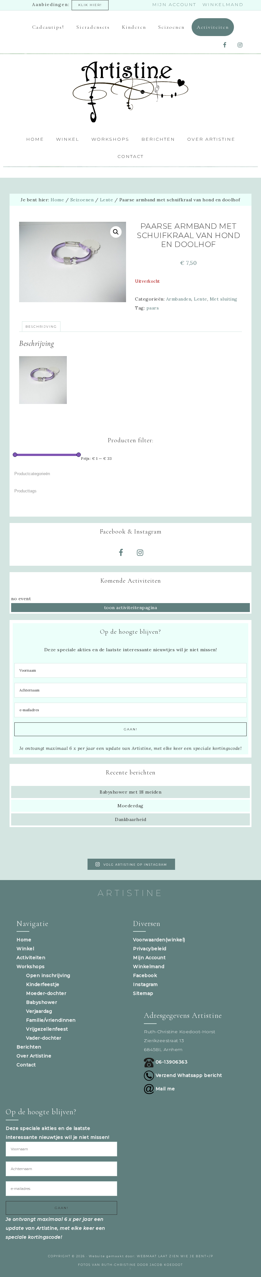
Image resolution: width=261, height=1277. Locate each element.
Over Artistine (34, 1056)
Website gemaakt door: (113, 1256)
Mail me (164, 1089)
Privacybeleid (149, 949)
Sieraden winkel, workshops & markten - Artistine (130, 92)
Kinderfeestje (43, 984)
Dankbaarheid (130, 819)
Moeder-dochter (46, 993)
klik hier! (90, 5)
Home (24, 940)
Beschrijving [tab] (41, 327)
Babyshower (41, 1002)
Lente (106, 200)
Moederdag (130, 806)
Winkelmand (148, 966)
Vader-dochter (43, 1038)
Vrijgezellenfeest (47, 1029)
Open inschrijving (48, 975)
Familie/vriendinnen (51, 1020)
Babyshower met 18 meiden (130, 792)
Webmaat (147, 1256)
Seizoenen (82, 200)
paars (152, 308)
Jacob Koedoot (166, 1264)
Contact (26, 1065)
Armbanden (179, 299)
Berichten (29, 1047)
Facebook (145, 975)
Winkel (25, 949)
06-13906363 (170, 1062)
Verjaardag (39, 1011)
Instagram (145, 984)
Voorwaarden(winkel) (159, 940)
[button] (116, 232)
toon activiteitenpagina (130, 607)
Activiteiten (31, 957)
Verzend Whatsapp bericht (188, 1075)
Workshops (31, 966)
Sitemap (143, 993)
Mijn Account (149, 957)
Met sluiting (223, 299)
